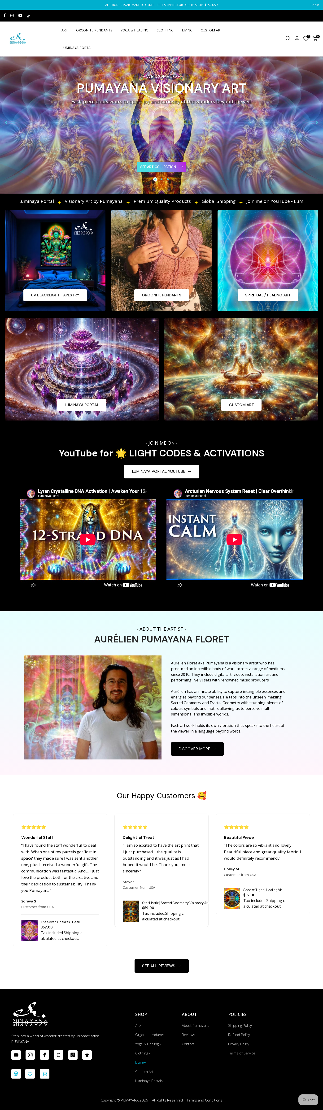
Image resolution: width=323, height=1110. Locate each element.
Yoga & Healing (147, 1043)
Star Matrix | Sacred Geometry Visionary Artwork (179, 903)
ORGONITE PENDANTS (94, 30)
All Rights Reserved (167, 1100)
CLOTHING (165, 30)
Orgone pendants (149, 1034)
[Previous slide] (6, 122)
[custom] (16, 1055)
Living (139, 1062)
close (9, 5)
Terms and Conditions (204, 1100)
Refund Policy (239, 1034)
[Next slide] (317, 122)
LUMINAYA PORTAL (76, 47)
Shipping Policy (240, 1025)
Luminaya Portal (148, 1080)
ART (64, 30)
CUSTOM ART (211, 30)
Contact (188, 1043)
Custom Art (144, 1071)
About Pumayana (195, 1025)
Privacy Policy (238, 1043)
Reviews (188, 1034)
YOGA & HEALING (134, 30)
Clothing (141, 1053)
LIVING (187, 30)
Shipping (71, 932)
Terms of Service (241, 1053)
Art (137, 1025)
